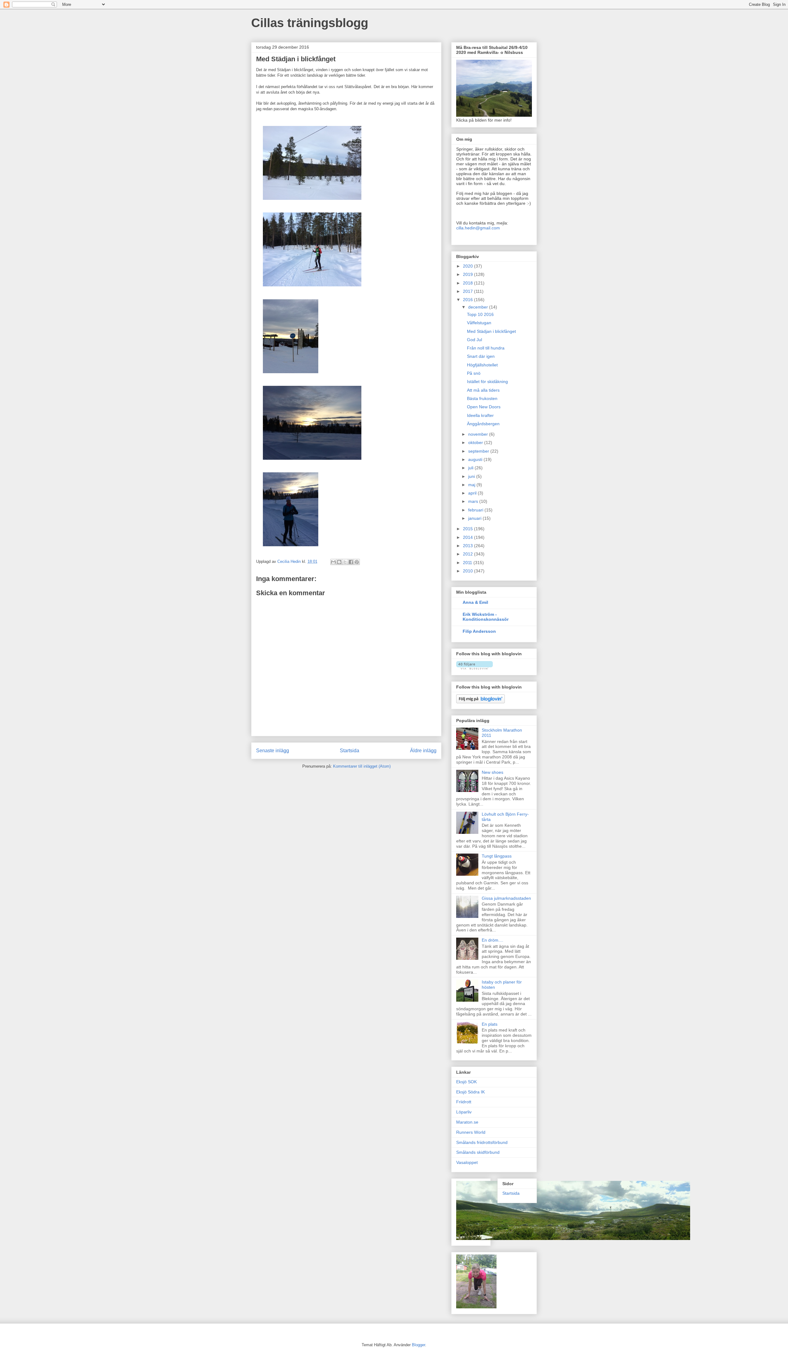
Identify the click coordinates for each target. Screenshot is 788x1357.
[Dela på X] (345, 562)
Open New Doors (484, 406)
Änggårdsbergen (483, 423)
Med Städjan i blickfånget (491, 331)
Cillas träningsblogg (309, 23)
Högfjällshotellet (482, 364)
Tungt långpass (497, 856)
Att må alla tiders (483, 390)
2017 (468, 291)
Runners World (470, 1132)
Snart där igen (481, 356)
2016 (468, 299)
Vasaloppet (467, 1162)
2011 (468, 562)
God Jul (474, 339)
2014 (468, 537)
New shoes (492, 772)
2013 (468, 545)
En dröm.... (492, 940)
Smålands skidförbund (478, 1152)
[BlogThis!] (339, 562)
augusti (476, 459)
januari (475, 518)
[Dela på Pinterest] (357, 562)
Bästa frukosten (482, 398)
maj (472, 484)
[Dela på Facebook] (351, 562)
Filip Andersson (479, 631)
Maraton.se (467, 1122)
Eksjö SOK (466, 1081)
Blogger (418, 1345)
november (478, 434)
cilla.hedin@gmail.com (478, 227)
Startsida (349, 750)
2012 (468, 553)
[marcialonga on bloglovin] (474, 667)
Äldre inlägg (423, 750)
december (478, 307)
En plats (489, 1024)
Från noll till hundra (486, 347)
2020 (468, 266)
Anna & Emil (475, 602)
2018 (468, 283)
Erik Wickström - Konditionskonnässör (486, 617)
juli (471, 467)
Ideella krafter (480, 415)
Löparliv (464, 1111)
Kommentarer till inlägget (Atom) (362, 766)
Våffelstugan (479, 322)
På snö (473, 373)
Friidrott (463, 1101)
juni (472, 476)
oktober (476, 442)
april (473, 493)
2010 (468, 570)
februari (476, 509)
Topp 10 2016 (480, 314)
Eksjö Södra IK (470, 1091)
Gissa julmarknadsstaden (506, 898)
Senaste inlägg (272, 750)
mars (473, 501)
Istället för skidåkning (487, 381)
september (479, 451)
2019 (468, 274)
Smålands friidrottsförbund (482, 1142)
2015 (468, 528)
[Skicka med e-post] (333, 562)
